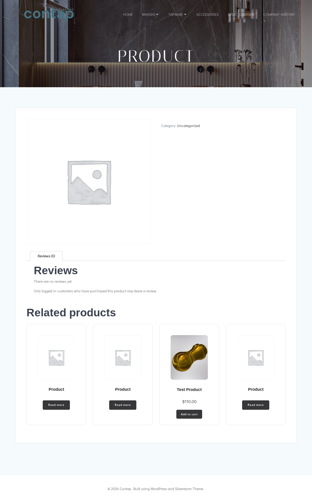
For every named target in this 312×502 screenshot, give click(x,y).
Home (128, 14)
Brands (148, 14)
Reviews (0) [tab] (46, 255)
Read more (56, 405)
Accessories (207, 14)
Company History (279, 14)
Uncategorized (188, 125)
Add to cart (189, 414)
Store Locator (241, 14)
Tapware (175, 14)
